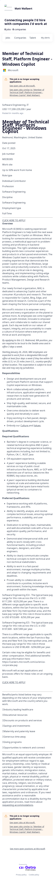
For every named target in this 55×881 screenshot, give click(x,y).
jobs (8, 37)
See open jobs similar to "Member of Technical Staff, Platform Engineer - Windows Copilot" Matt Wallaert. (27, 92)
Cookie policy (34, 875)
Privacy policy (21, 875)
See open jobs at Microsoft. (22, 85)
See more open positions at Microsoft (27, 848)
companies (20, 37)
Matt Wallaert (23, 8)
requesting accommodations (17, 805)
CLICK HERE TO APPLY (13, 220)
